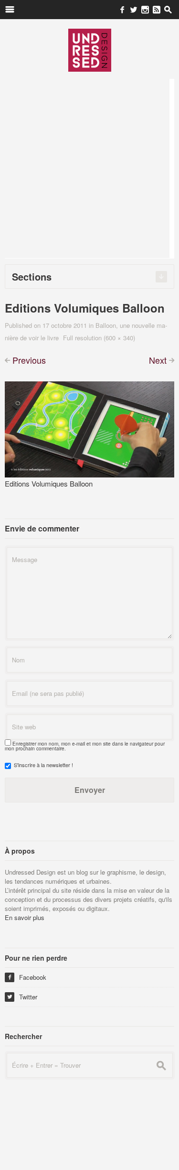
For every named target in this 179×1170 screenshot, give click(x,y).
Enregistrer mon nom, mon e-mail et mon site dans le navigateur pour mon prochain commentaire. (85, 746)
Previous (29, 360)
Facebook (26, 977)
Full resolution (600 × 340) (99, 337)
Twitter (22, 996)
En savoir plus (24, 917)
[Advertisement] (89, 168)
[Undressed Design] (89, 49)
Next (158, 360)
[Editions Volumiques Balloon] (89, 428)
